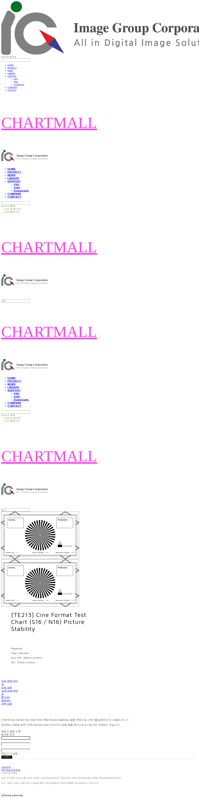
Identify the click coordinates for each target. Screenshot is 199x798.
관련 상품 (6, 703)
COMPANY (12, 87)
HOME (10, 65)
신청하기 (6, 757)
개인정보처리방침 (10, 770)
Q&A (16, 81)
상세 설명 (6, 687)
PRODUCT (12, 67)
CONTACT (11, 90)
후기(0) (5, 697)
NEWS (10, 70)
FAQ (16, 79)
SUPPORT (11, 76)
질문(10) (6, 700)
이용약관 (6, 767)
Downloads (19, 84)
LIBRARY (11, 73)
